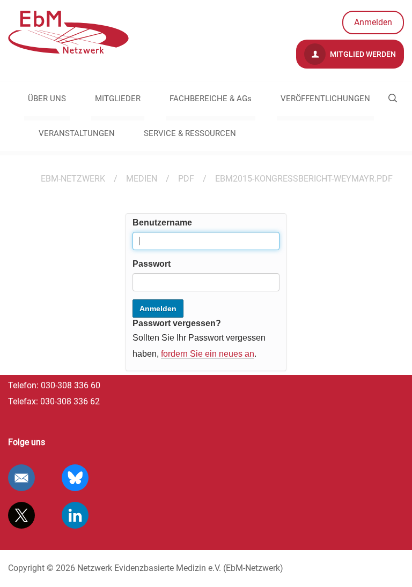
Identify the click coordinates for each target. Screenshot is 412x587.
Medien (141, 179)
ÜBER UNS (47, 98)
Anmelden (373, 22)
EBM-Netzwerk (73, 179)
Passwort (152, 263)
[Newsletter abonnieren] (21, 477)
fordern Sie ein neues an (207, 353)
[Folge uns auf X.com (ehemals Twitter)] (21, 515)
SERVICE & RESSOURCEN (190, 133)
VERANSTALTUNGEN (77, 133)
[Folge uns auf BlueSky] (75, 477)
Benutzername (162, 222)
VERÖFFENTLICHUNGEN (325, 98)
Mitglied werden (362, 54)
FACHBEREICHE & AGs (211, 98)
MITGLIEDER (118, 98)
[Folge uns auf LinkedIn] (75, 515)
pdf (186, 179)
